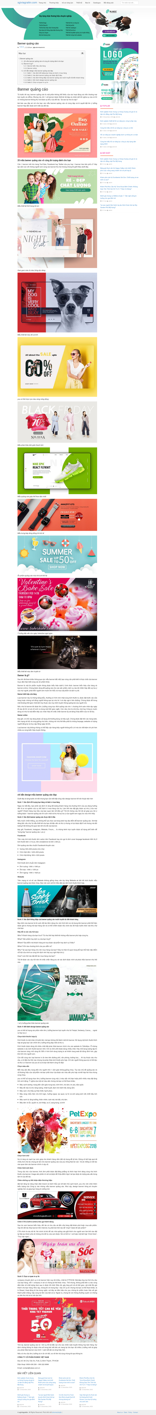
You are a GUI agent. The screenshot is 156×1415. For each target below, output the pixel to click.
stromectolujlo (56, 1412)
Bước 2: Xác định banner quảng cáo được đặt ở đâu (44, 75)
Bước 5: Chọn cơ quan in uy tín (37, 82)
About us (120, 1412)
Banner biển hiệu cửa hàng (36, 66)
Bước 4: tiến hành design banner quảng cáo (42, 80)
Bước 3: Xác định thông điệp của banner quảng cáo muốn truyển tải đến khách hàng (55, 78)
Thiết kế (79, 3)
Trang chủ (42, 3)
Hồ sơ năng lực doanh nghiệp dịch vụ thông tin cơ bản (119, 135)
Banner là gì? (28, 63)
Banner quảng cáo (26, 58)
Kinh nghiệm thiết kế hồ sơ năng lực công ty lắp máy (118, 121)
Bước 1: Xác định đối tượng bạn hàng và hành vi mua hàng (47, 73)
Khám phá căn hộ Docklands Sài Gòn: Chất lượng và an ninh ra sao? (67, 1380)
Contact (135, 1412)
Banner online (32, 68)
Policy (130, 1412)
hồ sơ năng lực (67, 3)
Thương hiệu (54, 3)
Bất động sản (109, 3)
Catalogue (97, 3)
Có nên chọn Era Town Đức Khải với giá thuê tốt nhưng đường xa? (67, 1397)
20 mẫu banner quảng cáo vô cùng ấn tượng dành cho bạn (44, 61)
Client (125, 1412)
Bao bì (87, 3)
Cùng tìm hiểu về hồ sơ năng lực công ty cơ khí (116, 128)
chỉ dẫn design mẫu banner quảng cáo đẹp (38, 71)
